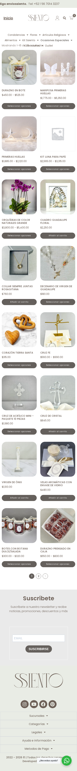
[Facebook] (43, 704)
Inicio (8, 18)
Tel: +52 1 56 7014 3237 (37, 4)
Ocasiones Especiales (54, 40)
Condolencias (16, 35)
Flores (33, 35)
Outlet (49, 45)
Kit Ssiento (28, 40)
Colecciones (32, 45)
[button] (64, 18)
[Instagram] (25, 704)
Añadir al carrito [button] (58, 235)
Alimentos (11, 40)
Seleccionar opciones (19, 106)
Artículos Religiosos (54, 35)
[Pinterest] (53, 704)
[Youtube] (34, 704)
